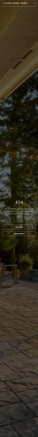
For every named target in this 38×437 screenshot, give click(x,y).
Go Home (19, 227)
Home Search (19, 234)
